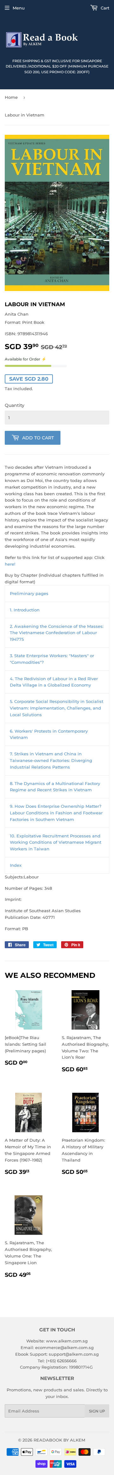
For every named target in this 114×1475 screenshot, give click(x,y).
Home (11, 97)
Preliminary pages (29, 593)
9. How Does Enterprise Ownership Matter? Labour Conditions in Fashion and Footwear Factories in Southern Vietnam (56, 813)
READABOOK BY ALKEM (59, 1439)
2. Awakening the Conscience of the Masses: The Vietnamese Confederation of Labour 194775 (57, 633)
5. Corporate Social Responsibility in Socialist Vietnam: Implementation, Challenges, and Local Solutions (56, 708)
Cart (104, 7)
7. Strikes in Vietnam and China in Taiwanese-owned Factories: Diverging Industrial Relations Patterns (51, 760)
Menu (19, 7)
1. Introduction (25, 609)
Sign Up (97, 1411)
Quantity (14, 405)
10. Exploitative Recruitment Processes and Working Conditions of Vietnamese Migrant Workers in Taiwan (55, 842)
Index (16, 865)
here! (10, 564)
